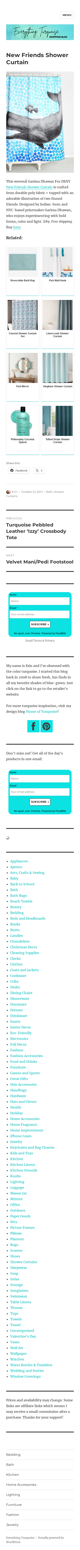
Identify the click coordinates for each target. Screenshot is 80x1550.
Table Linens (20, 1302)
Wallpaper (18, 1353)
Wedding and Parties (27, 1371)
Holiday (16, 1113)
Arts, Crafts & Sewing (27, 873)
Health (15, 1107)
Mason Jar (18, 1193)
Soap (14, 1273)
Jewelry (16, 1142)
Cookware (18, 976)
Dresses (16, 1010)
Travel (15, 1325)
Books (15, 924)
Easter (15, 1021)
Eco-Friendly (21, 1033)
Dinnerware (19, 999)
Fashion (16, 1050)
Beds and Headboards (27, 918)
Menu (67, 15)
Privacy (50, 640)
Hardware (18, 1096)
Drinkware (18, 1016)
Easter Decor (20, 1027)
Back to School (22, 884)
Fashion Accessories (26, 1056)
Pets (13, 1222)
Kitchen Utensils (23, 1170)
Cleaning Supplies (24, 953)
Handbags (18, 1090)
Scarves (16, 1250)
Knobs (15, 1176)
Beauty (16, 907)
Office (15, 1205)
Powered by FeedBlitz (54, 633)
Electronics (19, 1039)
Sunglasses (19, 1290)
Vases (14, 1342)
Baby (14, 878)
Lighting (17, 1182)
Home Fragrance (23, 1124)
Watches (17, 1359)
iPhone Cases (21, 1136)
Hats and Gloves (23, 1102)
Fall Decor (18, 1044)
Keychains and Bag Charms (32, 1147)
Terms (37, 640)
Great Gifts (19, 1079)
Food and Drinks (23, 1062)
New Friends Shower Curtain (29, 187)
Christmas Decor (23, 947)
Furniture (18, 1067)
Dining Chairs (21, 993)
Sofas (14, 1279)
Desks (15, 987)
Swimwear (18, 1296)
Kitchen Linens (22, 1165)
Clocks (15, 958)
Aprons (16, 867)
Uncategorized (22, 1331)
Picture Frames (22, 1228)
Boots (15, 930)
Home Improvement (26, 1130)
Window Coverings (25, 1376)
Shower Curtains (23, 1262)
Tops (14, 1313)
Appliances (19, 861)
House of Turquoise (41, 711)
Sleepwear (18, 1268)
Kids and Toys (21, 1153)
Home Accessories (25, 1119)
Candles (16, 936)
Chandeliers (20, 941)
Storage (16, 1285)
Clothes (16, 964)
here (17, 227)
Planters (17, 1239)
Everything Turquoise (20, 1538)
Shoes (15, 1256)
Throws (16, 1308)
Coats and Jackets (24, 970)
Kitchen (16, 1159)
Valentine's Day (23, 1336)
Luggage (17, 1187)
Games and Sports (25, 1073)
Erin (14, 491)
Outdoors (17, 1210)
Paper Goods (20, 1216)
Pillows (16, 1233)
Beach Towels (21, 901)
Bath (49, 491)
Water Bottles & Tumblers (31, 1365)
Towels (16, 1319)
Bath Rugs (18, 895)
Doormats (18, 1004)
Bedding (17, 913)
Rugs (14, 1245)
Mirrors (16, 1199)
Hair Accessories (23, 1084)
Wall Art (16, 1348)
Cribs (14, 981)
